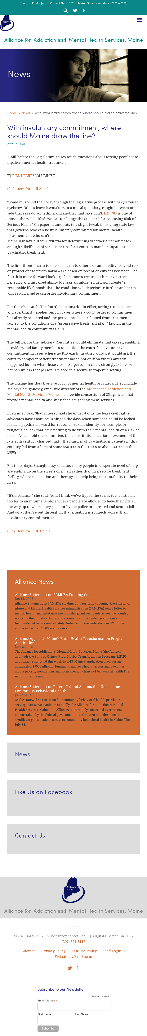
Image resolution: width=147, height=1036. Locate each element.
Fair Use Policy (84, 951)
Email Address (47, 1000)
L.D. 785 (110, 213)
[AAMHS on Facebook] (83, 10)
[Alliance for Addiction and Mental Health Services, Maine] (7, 28)
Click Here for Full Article (29, 189)
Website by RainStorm (73, 957)
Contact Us (57, 3)
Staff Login (112, 951)
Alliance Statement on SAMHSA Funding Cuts (53, 595)
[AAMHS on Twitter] (74, 10)
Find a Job (38, 3)
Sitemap (29, 951)
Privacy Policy (53, 951)
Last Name (81, 1014)
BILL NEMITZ (23, 176)
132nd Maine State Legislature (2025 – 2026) (98, 3)
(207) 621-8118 (73, 942)
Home (23, 3)
